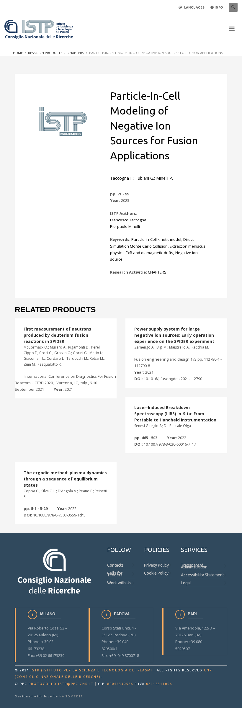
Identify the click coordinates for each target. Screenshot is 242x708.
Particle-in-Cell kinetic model (156, 239)
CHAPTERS (157, 272)
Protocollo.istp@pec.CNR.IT (61, 684)
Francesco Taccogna (128, 220)
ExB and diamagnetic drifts (149, 252)
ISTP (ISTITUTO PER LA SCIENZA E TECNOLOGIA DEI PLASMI (91, 670)
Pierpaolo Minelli (125, 226)
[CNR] (55, 570)
